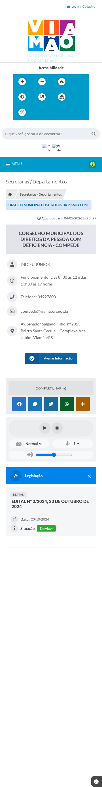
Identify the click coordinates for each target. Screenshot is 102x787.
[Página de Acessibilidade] (22, 112)
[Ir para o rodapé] (75, 112)
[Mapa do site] (61, 97)
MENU (17, 164)
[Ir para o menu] (50, 112)
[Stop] (57, 428)
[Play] (45, 428)
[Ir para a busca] (63, 112)
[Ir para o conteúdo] (38, 112)
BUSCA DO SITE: (18, 125)
